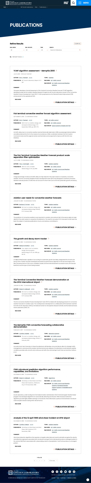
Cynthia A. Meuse (24, 424)
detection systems (54, 333)
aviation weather (53, 164)
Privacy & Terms (72, 477)
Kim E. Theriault (23, 77)
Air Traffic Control (56, 80)
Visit (58, 477)
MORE (30, 77)
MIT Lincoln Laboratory (27, 7)
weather (51, 77)
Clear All (77, 43)
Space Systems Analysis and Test (61, 126)
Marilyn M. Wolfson (24, 246)
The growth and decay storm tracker (30, 239)
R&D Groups (28, 47)
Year (42, 47)
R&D (7, 7)
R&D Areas (13, 47)
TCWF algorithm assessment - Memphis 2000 (34, 71)
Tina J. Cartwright (24, 164)
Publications (43, 7)
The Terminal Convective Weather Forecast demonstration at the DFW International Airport (41, 281)
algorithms (52, 378)
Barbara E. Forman (24, 204)
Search (52, 47)
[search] (73, 3)
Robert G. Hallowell (24, 289)
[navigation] (83, 3)
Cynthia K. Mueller (24, 333)
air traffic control (53, 120)
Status (53, 477)
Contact (63, 477)
